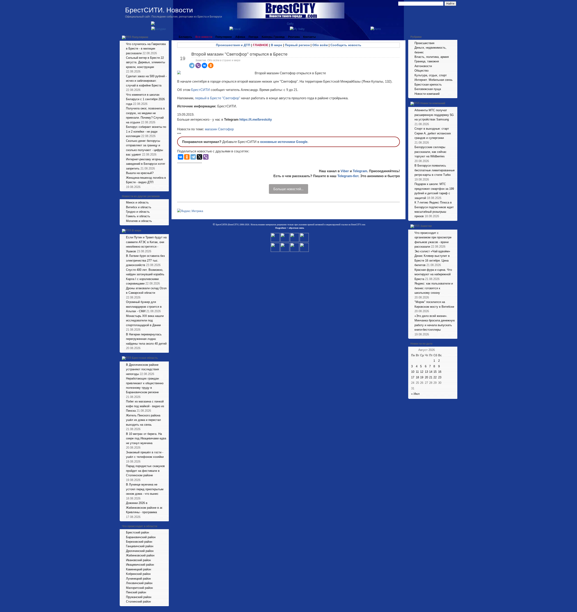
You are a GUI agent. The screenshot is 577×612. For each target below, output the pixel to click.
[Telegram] (192, 65)
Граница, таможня (426, 61)
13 (426, 371)
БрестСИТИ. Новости (159, 10)
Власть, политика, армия (431, 57)
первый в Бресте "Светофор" (217, 98)
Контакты (309, 36)
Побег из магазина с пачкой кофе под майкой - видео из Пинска (145, 406)
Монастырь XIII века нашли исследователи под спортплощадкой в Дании (145, 320)
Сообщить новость (345, 45)
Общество (421, 70)
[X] (199, 157)
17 (412, 377)
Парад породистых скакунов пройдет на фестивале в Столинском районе (145, 470)
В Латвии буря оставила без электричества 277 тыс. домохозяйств (145, 260)
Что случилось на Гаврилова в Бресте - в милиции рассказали (146, 48)
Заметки (426, 226)
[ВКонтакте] (204, 65)
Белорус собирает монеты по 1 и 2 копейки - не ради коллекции (146, 131)
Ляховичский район (139, 583)
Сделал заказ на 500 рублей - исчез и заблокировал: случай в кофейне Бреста (146, 81)
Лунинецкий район (138, 578)
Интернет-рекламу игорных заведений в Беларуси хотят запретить (145, 164)
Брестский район (137, 532)
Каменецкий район (138, 569)
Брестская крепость (428, 84)
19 (421, 377)
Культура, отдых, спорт (430, 75)
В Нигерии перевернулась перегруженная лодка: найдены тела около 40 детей (146, 339)
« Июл (415, 393)
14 (430, 371)
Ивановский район (138, 560)
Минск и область (137, 202)
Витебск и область (138, 207)
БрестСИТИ (200, 90)
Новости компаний (427, 93)
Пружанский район (138, 597)
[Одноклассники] (210, 65)
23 (439, 377)
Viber (345, 171)
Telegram (360, 171)
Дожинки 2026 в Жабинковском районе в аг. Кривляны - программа (144, 507)
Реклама (294, 36)
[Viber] (198, 65)
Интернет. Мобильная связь (433, 79)
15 (435, 371)
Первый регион (297, 45)
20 (426, 377)
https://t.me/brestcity (255, 119)
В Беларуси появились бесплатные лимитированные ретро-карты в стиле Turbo (434, 170)
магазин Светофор (219, 129)
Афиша (240, 36)
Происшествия (424, 43)
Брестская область (145, 357)
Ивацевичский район (140, 564)
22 (435, 377)
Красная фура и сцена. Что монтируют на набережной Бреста (433, 274)
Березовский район (139, 541)
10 (412, 371)
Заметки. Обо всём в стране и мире (217, 60)
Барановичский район (141, 537)
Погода (253, 36)
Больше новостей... (288, 189)
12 (421, 371)
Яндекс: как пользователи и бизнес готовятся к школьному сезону (433, 288)
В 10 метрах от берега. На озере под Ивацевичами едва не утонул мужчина (146, 438)
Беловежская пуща (427, 89)
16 (439, 371)
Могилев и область (139, 221)
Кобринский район (138, 574)
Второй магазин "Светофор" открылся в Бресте (239, 54)
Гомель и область (138, 216)
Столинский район (138, 601)
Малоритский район (139, 587)
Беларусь (185, 36)
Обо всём (320, 45)
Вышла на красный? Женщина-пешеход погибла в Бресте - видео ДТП (146, 177)
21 (430, 377)
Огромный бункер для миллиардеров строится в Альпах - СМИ (144, 306)
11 (417, 371)
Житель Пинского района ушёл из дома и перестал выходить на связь (143, 420)
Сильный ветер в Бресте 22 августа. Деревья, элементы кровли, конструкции (145, 62)
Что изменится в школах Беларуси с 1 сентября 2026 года (145, 99)
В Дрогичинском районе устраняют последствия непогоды (142, 369)
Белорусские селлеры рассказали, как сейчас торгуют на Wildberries (430, 151)
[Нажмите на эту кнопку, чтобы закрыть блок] (166, 37)
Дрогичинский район (139, 551)
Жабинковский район (140, 555)
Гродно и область (138, 211)
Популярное (140, 37)
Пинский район (136, 592)
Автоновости (423, 66)
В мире (136, 230)
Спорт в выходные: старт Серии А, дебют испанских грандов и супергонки (432, 133)
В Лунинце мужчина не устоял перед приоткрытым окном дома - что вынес (144, 489)
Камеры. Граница (273, 36)
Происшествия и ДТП (233, 45)
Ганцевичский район (139, 546)
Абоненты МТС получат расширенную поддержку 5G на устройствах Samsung (434, 114)
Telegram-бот (347, 176)
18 (417, 377)
